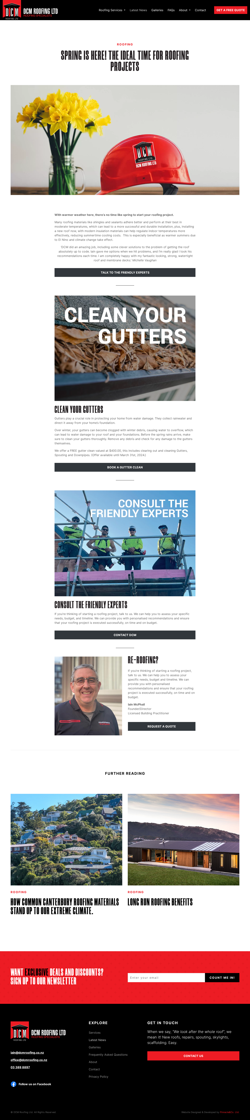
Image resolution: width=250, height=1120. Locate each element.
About (183, 10)
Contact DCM (125, 635)
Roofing (125, 44)
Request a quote (162, 726)
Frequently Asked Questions (108, 1054)
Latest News (138, 10)
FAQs (171, 10)
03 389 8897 (20, 1067)
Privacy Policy (98, 1076)
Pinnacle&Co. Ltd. (229, 1112)
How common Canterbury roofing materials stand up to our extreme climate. (65, 907)
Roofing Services (111, 10)
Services (94, 1032)
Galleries (157, 10)
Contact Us (193, 1056)
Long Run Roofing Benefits (160, 903)
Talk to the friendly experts (125, 272)
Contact (200, 10)
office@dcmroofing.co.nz (29, 1060)
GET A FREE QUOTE (231, 10)
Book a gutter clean (125, 467)
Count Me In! (222, 977)
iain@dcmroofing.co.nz (27, 1052)
